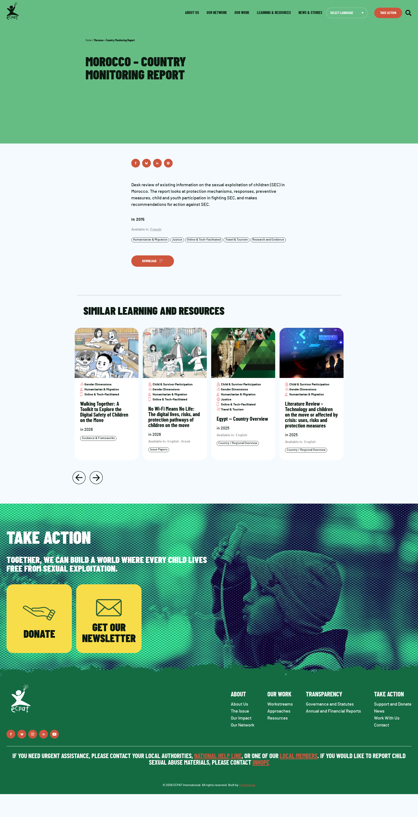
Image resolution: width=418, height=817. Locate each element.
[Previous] (79, 477)
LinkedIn (157, 163)
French (155, 229)
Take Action (388, 13)
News (379, 711)
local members (298, 756)
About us (192, 13)
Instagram (32, 734)
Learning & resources (274, 13)
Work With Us (386, 718)
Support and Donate (392, 704)
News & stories (310, 13)
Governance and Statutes (330, 704)
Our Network (217, 13)
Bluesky (146, 163)
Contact (381, 725)
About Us (239, 704)
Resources (277, 718)
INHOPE (261, 762)
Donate (39, 634)
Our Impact (241, 718)
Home (89, 40)
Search (408, 13)
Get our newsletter (109, 633)
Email (168, 163)
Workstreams (280, 704)
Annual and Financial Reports (333, 711)
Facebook (135, 163)
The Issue (240, 711)
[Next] (96, 477)
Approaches (278, 711)
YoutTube (54, 734)
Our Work (241, 13)
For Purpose (247, 785)
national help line (218, 756)
